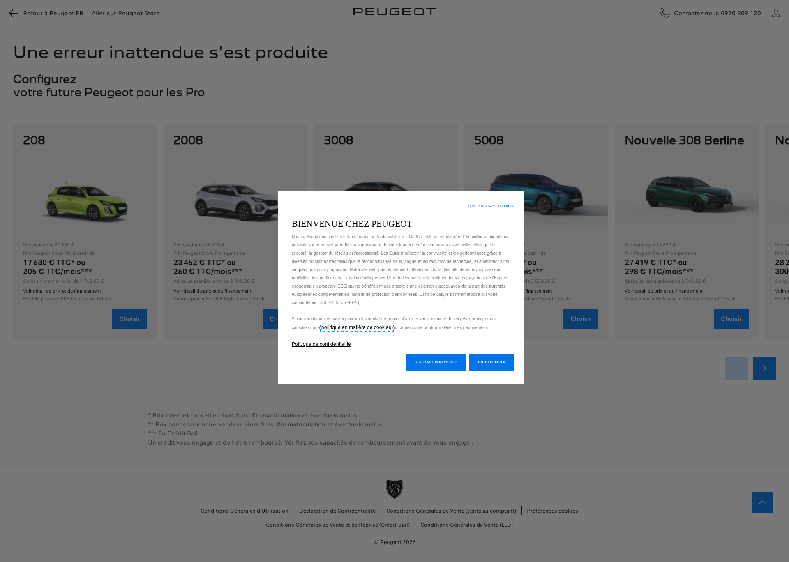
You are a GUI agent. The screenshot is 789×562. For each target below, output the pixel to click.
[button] (493, 206)
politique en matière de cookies (356, 326)
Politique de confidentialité (321, 343)
